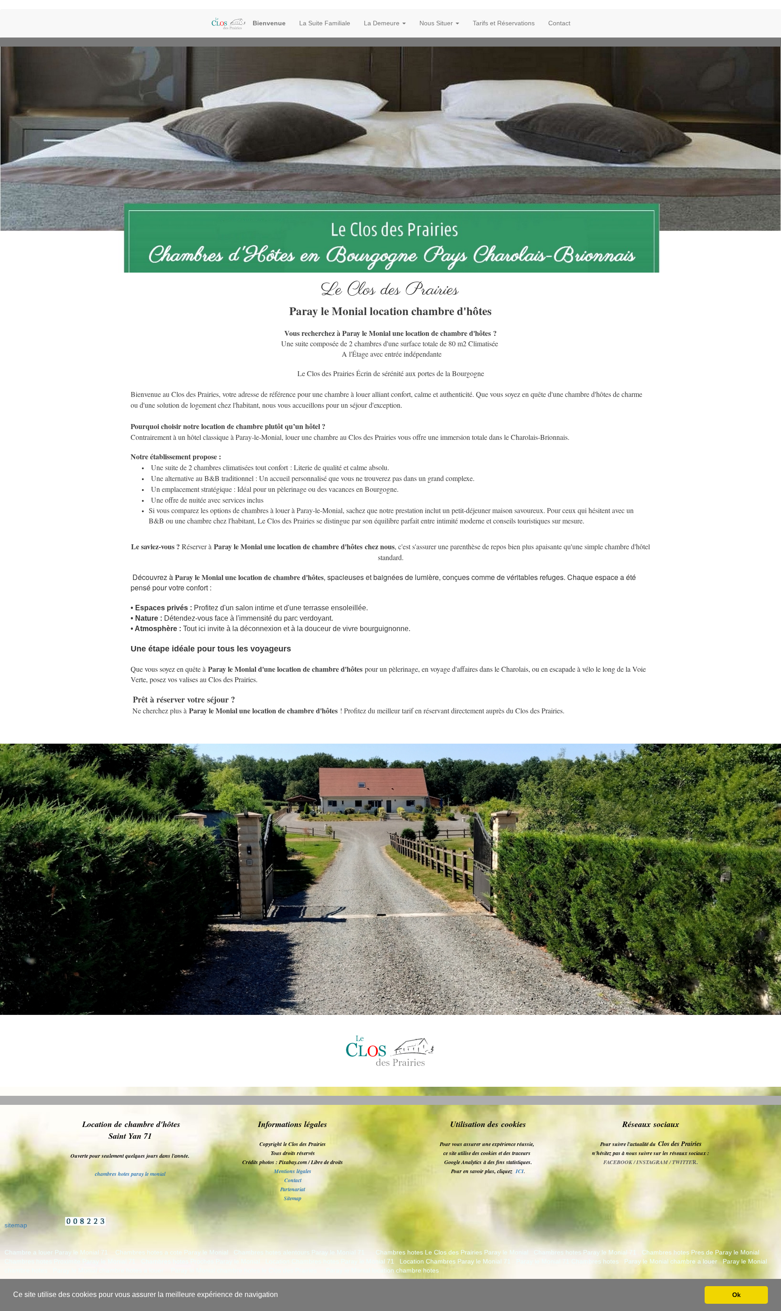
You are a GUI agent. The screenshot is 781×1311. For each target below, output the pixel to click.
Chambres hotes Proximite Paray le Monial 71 (70, 1261)
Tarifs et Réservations (504, 23)
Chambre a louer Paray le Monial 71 (56, 1252)
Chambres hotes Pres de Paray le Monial (700, 1252)
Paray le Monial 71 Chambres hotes (567, 1261)
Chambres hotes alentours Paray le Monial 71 (299, 1252)
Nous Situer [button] (437, 23)
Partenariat (292, 1189)
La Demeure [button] (382, 23)
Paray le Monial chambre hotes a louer (108, 1270)
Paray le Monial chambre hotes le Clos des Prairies (244, 1270)
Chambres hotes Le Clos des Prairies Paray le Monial (453, 1252)
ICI (520, 1171)
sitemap (16, 1225)
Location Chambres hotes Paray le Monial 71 (329, 1261)
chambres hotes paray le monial (130, 1174)
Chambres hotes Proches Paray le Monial (200, 1261)
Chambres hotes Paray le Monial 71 (585, 1252)
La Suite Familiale (324, 23)
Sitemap (292, 1198)
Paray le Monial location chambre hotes (382, 1270)
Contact (559, 23)
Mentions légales (292, 1171)
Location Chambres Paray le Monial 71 (455, 1261)
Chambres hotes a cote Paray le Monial (171, 1252)
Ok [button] (736, 1294)
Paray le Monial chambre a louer (670, 1261)
